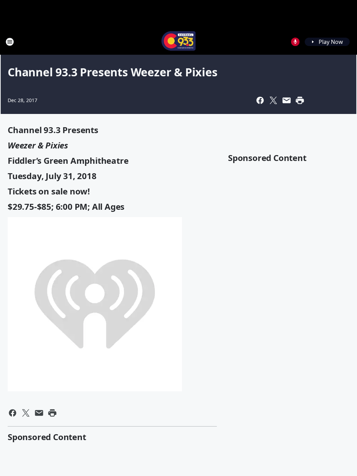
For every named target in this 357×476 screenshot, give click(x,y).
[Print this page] (300, 100)
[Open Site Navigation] (10, 42)
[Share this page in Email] (286, 100)
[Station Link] (178, 41)
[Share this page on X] (273, 100)
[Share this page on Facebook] (260, 100)
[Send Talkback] (295, 42)
